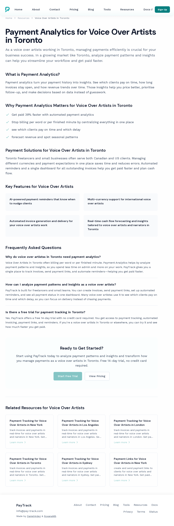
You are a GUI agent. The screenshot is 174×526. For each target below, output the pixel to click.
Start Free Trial (68, 376)
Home (18, 9)
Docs (146, 9)
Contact (54, 9)
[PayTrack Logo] (8, 9)
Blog (91, 9)
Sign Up (162, 9)
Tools (107, 9)
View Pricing (97, 376)
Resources (127, 9)
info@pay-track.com (29, 511)
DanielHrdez (34, 516)
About (36, 9)
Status (153, 511)
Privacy (128, 511)
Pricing (73, 9)
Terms (141, 511)
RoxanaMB (50, 516)
